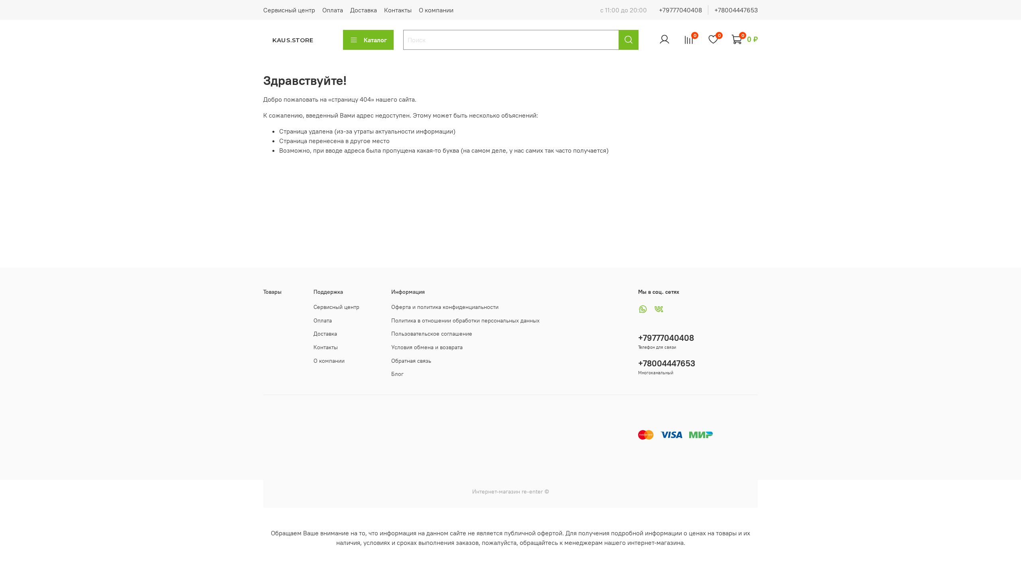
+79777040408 (680, 10)
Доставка (363, 10)
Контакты (398, 10)
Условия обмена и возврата (427, 347)
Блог (397, 373)
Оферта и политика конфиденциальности (445, 307)
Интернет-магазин (496, 491)
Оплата (332, 10)
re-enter (531, 491)
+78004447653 (736, 10)
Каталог (375, 40)
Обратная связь (411, 360)
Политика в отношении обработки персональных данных (465, 320)
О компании (436, 10)
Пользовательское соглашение (431, 333)
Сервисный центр (289, 10)
